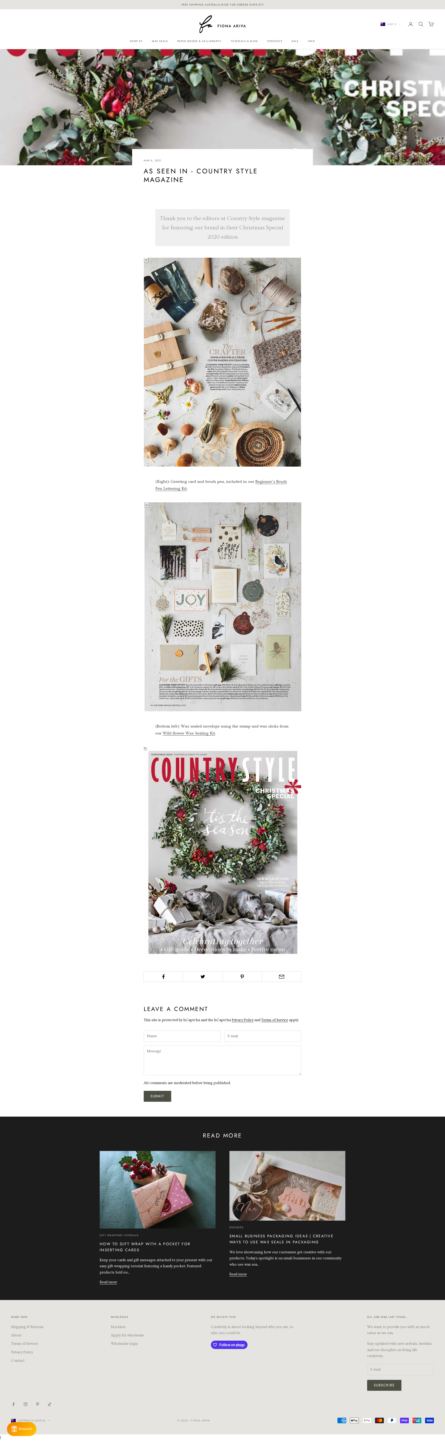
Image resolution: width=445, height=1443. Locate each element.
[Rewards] (21, 1429)
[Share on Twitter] (202, 977)
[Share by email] (281, 977)
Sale (295, 41)
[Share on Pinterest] (242, 977)
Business (236, 1227)
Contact (18, 1360)
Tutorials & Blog (244, 41)
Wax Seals (160, 41)
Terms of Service (274, 1020)
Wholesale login (124, 1344)
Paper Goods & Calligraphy (199, 41)
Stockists (275, 41)
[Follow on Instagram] (25, 1404)
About (16, 1335)
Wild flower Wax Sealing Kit (189, 733)
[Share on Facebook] (163, 977)
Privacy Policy (243, 1020)
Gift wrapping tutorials (119, 1235)
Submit (157, 1096)
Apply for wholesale (127, 1335)
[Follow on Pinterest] (37, 1404)
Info (311, 41)
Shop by (136, 41)
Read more (108, 1282)
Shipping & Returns (27, 1327)
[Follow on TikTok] (49, 1404)
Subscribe (384, 1385)
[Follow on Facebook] (13, 1404)
